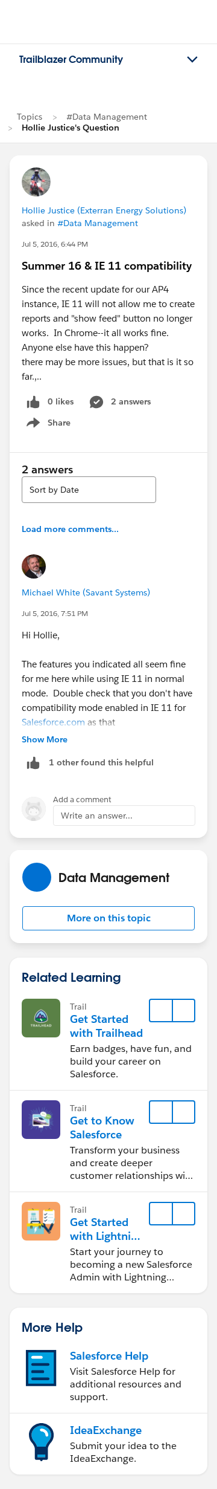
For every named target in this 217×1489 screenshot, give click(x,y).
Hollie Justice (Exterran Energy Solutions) (104, 210)
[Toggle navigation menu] (192, 60)
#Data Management (106, 116)
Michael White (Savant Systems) (86, 592)
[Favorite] (161, 1011)
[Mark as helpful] (33, 762)
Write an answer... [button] (97, 815)
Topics (29, 116)
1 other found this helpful (101, 762)
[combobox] (89, 489)
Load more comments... (70, 529)
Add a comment (82, 799)
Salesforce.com (53, 722)
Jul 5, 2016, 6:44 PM (55, 244)
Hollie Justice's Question (70, 127)
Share (46, 425)
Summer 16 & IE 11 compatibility (107, 266)
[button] (108, 918)
